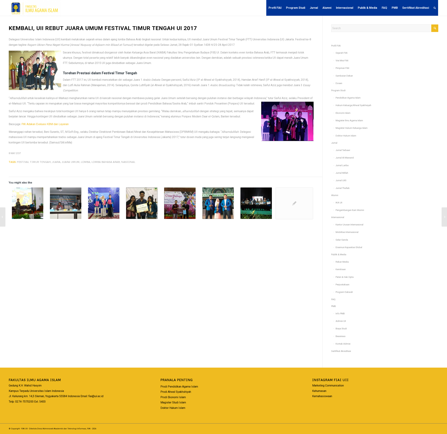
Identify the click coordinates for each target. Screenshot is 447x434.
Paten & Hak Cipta (345, 277)
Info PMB (340, 313)
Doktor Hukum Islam (346, 135)
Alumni (334, 195)
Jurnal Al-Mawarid (345, 157)
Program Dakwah (344, 292)
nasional (128, 161)
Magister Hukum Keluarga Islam (352, 128)
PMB (333, 306)
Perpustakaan (342, 284)
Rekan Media (342, 262)
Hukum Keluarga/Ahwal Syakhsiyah (353, 105)
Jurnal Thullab (343, 188)
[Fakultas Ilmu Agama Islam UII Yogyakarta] (35, 8)
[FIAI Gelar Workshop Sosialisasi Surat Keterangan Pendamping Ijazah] (444, 217)
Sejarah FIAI (341, 53)
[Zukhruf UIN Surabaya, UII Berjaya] (180, 203)
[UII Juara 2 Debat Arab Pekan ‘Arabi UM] (218, 203)
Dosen (339, 83)
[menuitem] (275, 8)
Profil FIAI (336, 45)
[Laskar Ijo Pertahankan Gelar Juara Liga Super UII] (294, 203)
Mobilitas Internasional (347, 232)
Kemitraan (341, 269)
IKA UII (339, 202)
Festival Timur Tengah (34, 161)
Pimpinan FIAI (342, 68)
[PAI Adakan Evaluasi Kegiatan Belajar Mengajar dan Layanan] (2, 217)
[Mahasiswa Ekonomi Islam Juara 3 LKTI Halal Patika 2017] (256, 203)
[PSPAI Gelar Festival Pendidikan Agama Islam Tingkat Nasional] (27, 203)
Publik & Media (338, 254)
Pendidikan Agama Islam (348, 97)
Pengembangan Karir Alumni (350, 210)
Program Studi (338, 90)
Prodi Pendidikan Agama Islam (179, 386)
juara (56, 161)
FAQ (333, 299)
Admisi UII (341, 321)
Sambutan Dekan (344, 75)
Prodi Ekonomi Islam (173, 397)
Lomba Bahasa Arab (105, 161)
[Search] (434, 8)
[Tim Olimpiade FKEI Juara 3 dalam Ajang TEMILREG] (142, 203)
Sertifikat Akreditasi (341, 351)
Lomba (85, 161)
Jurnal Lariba (342, 165)
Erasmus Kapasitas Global (349, 247)
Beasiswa (340, 336)
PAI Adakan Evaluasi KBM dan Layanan (45, 124)
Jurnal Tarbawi (343, 150)
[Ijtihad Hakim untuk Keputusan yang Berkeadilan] (65, 203)
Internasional (337, 217)
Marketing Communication (328, 385)
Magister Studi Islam (173, 402)
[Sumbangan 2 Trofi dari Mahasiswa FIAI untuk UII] (103, 203)
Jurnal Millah (342, 173)
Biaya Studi (341, 328)
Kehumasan (319, 391)
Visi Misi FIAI (342, 60)
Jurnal (334, 143)
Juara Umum (70, 161)
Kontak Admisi (343, 343)
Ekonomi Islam (343, 113)
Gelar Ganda (342, 239)
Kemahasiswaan (322, 396)
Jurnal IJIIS (341, 180)
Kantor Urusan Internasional (349, 224)
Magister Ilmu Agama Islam (349, 120)
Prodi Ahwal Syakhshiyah (175, 391)
